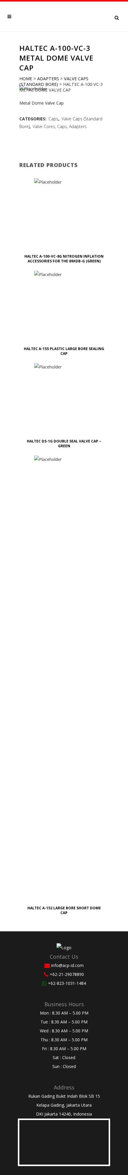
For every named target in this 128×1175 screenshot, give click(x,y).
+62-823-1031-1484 (67, 983)
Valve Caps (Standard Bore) (53, 81)
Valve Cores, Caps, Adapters (60, 126)
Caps (53, 119)
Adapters (48, 78)
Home (25, 78)
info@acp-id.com (67, 965)
